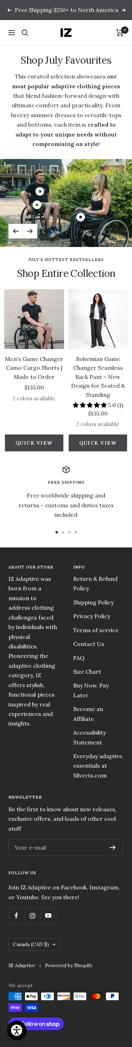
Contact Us (88, 643)
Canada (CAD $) (31, 944)
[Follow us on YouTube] (48, 916)
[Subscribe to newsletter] (113, 847)
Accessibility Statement (89, 737)
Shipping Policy (93, 602)
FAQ (78, 657)
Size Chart (87, 671)
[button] (90, 404)
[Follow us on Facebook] (16, 916)
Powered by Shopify (68, 965)
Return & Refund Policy (95, 583)
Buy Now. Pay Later (91, 690)
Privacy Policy (91, 616)
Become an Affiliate (88, 713)
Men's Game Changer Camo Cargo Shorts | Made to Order (34, 367)
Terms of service (96, 630)
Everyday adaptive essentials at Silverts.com (97, 766)
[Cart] (120, 32)
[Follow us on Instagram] (32, 916)
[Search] (25, 33)
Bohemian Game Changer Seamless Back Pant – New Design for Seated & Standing (98, 376)
